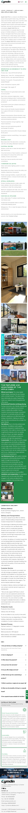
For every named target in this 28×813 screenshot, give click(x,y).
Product (9, 10)
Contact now (14, 776)
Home (3, 10)
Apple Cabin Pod (5, 17)
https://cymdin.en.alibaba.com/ (10, 805)
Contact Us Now (13, 216)
